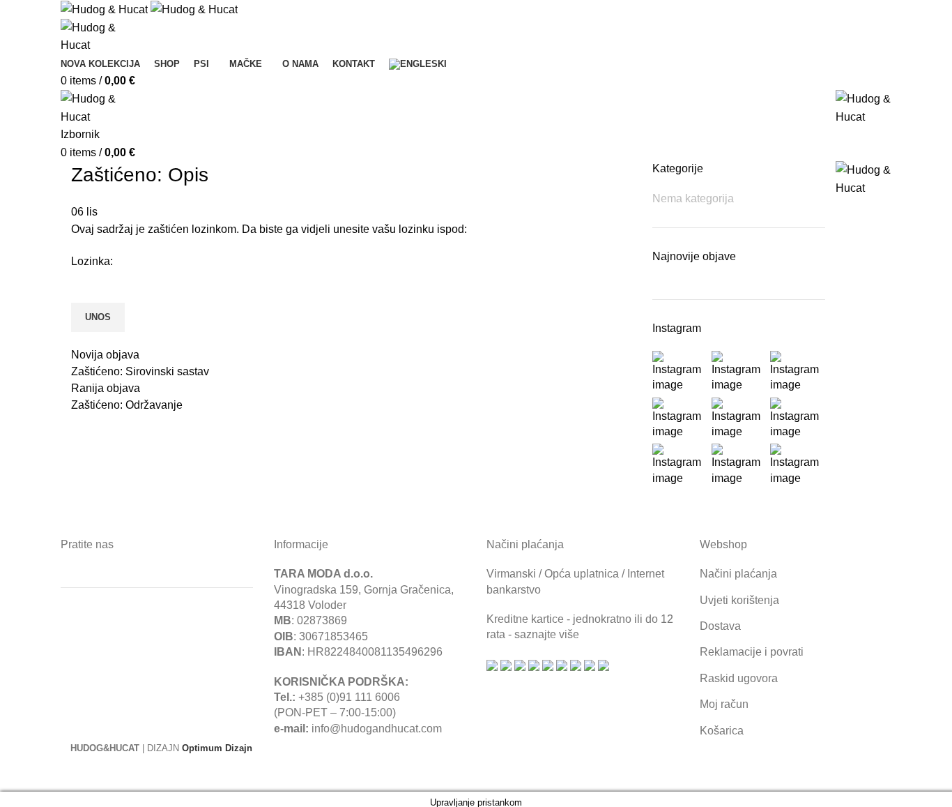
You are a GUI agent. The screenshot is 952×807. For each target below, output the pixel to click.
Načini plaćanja (738, 574)
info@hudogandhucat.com (377, 728)
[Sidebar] (17, 774)
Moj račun (724, 704)
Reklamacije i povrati (752, 652)
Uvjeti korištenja (739, 600)
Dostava (720, 626)
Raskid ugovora (739, 678)
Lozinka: (92, 261)
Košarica (722, 731)
